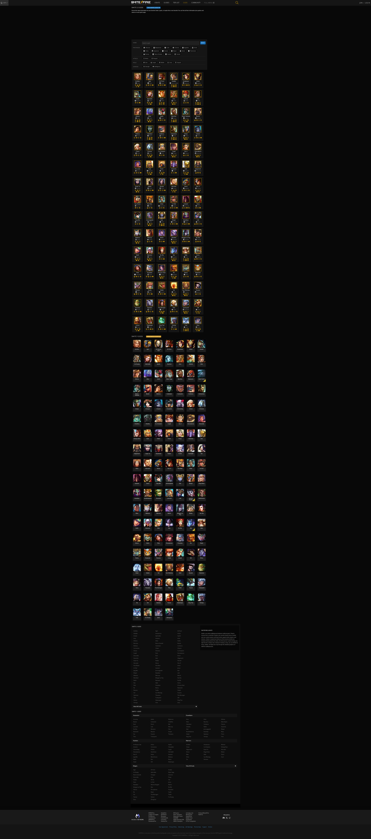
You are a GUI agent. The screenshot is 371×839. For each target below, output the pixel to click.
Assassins (136, 715)
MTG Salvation (177, 814)
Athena (135, 641)
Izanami (157, 668)
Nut (134, 683)
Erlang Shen (224, 747)
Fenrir (179, 655)
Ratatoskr (180, 688)
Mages (135, 766)
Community (195, 3)
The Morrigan (181, 695)
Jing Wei (136, 670)
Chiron (135, 651)
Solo (146, 62)
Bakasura (170, 719)
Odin (156, 683)
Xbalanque (158, 700)
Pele (135, 685)
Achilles (136, 631)
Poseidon (157, 685)
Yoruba (178, 54)
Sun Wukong (158, 693)
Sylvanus (136, 695)
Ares (135, 638)
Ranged (155, 58)
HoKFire (200, 814)
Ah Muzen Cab (137, 744)
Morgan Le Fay (159, 678)
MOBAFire (151, 813)
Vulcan (135, 700)
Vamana (206, 759)
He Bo (152, 780)
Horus (157, 663)
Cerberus (180, 646)
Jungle (154, 62)
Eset (156, 655)
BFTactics (176, 813)
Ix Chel (135, 668)
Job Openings (189, 827)
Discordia (136, 655)
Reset (203, 43)
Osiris (179, 683)
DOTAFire (163, 814)
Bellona (136, 646)
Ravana (135, 690)
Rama (157, 688)
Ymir (156, 702)
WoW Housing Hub (178, 819)
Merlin (179, 675)
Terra (222, 734)
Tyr (187, 759)
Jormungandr (159, 670)
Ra (134, 688)
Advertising (181, 827)
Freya (169, 777)
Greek (195, 47)
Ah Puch (179, 631)
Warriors (188, 740)
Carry (170, 62)
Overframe (189, 819)
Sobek (179, 690)
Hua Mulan (136, 665)
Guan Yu (136, 660)
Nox (152, 787)
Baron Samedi (159, 643)
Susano (179, 693)
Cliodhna (170, 722)
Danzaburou (180, 653)
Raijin (152, 792)
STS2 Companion (191, 821)
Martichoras (154, 757)
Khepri (135, 673)
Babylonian (158, 47)
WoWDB (175, 818)
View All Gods (137, 706)
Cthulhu (188, 727)
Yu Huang (171, 797)
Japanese (156, 51)
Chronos (157, 651)
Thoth (169, 794)
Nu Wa (179, 680)
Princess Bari (181, 685)
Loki (178, 673)
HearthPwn (189, 816)
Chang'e (153, 775)
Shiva (187, 757)
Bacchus (136, 643)
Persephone (154, 789)
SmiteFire (163, 813)
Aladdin (136, 633)
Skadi (134, 762)
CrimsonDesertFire (203, 813)
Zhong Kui (153, 799)
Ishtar (179, 665)
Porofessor (151, 816)
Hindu (147, 51)
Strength (147, 66)
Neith (135, 680)
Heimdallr (171, 752)
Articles (210, 827)
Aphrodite (158, 636)
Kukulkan (157, 673)
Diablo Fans (189, 818)
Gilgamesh (180, 658)
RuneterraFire (152, 821)
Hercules (136, 663)
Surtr (222, 757)
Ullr (178, 697)
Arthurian (147, 47)
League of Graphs (153, 814)
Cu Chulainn (180, 651)
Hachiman (153, 752)
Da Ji (156, 653)
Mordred (136, 678)
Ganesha (136, 658)
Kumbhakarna (190, 731)
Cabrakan (158, 646)
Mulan (223, 752)
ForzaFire (163, 819)
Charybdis (171, 747)
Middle (162, 62)
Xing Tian (179, 700)
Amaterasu (158, 633)
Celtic (167, 47)
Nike (187, 754)
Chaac (157, 648)
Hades (157, 660)
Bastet (179, 643)
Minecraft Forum (178, 816)
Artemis (157, 638)
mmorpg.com (189, 813)
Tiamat (135, 797)
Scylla (157, 690)
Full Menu (208, 3)
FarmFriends (164, 818)
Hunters (135, 740)
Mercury (157, 675)
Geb (156, 658)
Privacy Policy (173, 827)
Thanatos (157, 695)
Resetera (163, 816)
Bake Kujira (224, 722)
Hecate (179, 660)
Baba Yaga (171, 772)
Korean (166, 51)
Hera (134, 782)
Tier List (176, 3)
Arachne (135, 719)
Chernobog (136, 749)
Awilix (179, 641)
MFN (4, 3)
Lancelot (135, 727)
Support (179, 62)
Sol (134, 693)
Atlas (156, 641)
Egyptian (186, 47)
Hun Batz (157, 665)
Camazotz (153, 722)
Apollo (179, 636)
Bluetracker (189, 814)
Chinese (177, 47)
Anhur (179, 633)
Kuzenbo (206, 731)
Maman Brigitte (155, 784)
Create (157, 3)
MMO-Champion (178, 821)
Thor (135, 697)
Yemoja (136, 702)
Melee (146, 58)
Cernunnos (136, 648)
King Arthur (207, 752)
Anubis (135, 636)
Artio (178, 638)
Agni (156, 631)
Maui (222, 731)
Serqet (170, 731)
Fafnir (205, 727)
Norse (183, 51)
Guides (166, 3)
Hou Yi (179, 663)
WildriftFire (151, 819)
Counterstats (152, 818)
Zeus (178, 702)
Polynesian (193, 51)
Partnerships (197, 827)
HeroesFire (164, 821)
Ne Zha (179, 678)
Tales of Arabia (158, 54)
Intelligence (157, 66)
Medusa (136, 675)
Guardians (189, 715)
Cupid (135, 653)
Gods (185, 3)
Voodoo (169, 54)
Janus (178, 668)
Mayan (175, 51)
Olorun (135, 789)
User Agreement (163, 827)
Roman (147, 54)
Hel (169, 780)
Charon (179, 648)
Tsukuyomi (158, 697)
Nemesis (157, 680)
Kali (178, 670)
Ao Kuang (135, 772)
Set (134, 734)
